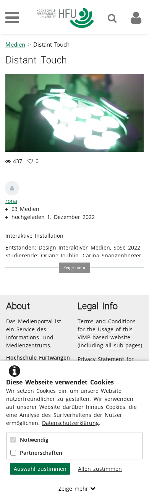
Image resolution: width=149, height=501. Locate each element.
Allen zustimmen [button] (100, 468)
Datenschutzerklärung (70, 422)
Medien (15, 45)
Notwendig (34, 439)
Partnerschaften (41, 452)
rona (11, 200)
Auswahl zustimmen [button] (40, 468)
